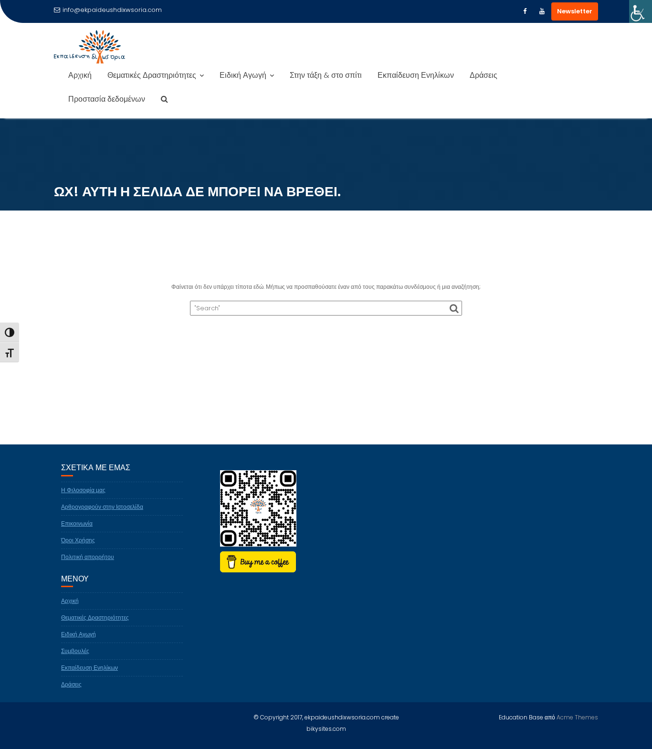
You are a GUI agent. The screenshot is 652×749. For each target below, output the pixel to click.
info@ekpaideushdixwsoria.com (112, 9)
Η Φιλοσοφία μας (83, 490)
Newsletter (574, 11)
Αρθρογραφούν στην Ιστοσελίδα (102, 507)
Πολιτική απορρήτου (87, 557)
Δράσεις (483, 75)
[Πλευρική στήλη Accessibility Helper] (640, 11)
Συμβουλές (75, 651)
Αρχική (80, 75)
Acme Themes (577, 717)
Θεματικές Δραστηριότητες (151, 75)
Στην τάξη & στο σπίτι (326, 75)
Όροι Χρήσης (78, 540)
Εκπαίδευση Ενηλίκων (416, 75)
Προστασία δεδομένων (106, 99)
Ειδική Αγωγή (243, 75)
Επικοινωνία (77, 523)
